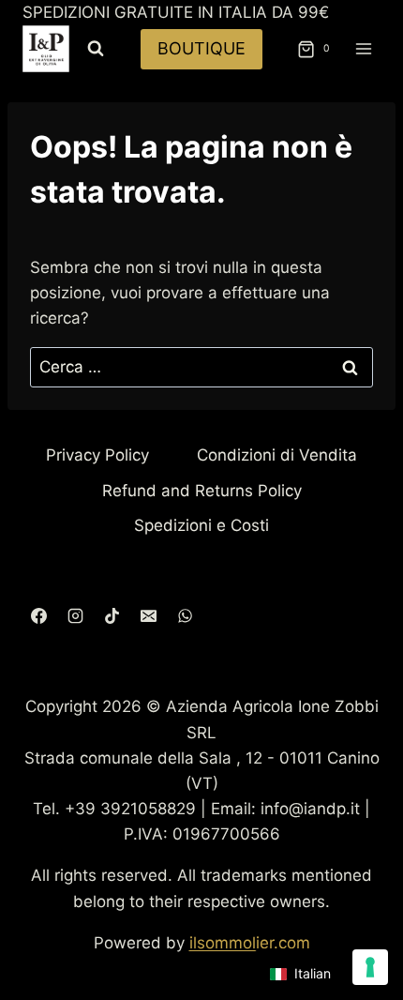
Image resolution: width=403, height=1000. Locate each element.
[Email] (148, 615)
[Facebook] (38, 615)
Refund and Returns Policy (202, 490)
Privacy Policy (97, 455)
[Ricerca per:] (201, 366)
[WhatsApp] (185, 615)
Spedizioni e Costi (201, 525)
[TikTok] (111, 615)
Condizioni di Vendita (277, 455)
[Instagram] (75, 615)
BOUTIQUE (201, 48)
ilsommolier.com (249, 942)
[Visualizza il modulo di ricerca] (95, 49)
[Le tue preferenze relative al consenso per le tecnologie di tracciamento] (370, 967)
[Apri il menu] (363, 49)
